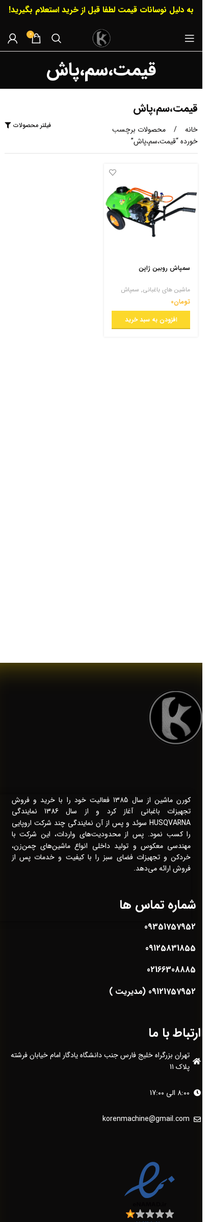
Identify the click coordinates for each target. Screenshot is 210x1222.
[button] (151, 320)
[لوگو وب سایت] (101, 37)
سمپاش (130, 289)
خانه (190, 129)
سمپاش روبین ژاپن (164, 268)
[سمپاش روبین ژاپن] (151, 211)
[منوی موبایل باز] (189, 38)
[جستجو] (56, 38)
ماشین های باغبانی (166, 289)
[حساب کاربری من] (13, 38)
